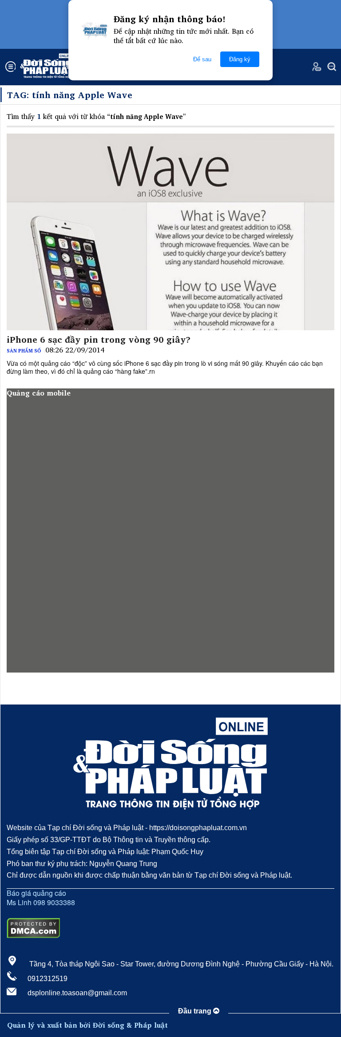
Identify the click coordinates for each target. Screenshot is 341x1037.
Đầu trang (195, 1011)
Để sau (202, 59)
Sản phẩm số (24, 351)
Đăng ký (239, 59)
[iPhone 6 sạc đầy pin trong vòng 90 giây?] (170, 232)
